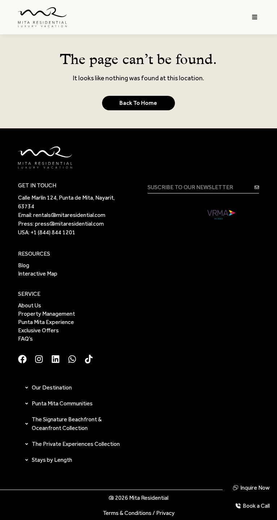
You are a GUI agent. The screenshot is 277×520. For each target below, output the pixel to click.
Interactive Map (37, 273)
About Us (29, 305)
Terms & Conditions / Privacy (139, 513)
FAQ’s (25, 338)
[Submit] (257, 187)
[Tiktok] (88, 359)
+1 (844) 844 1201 (53, 232)
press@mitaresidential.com (69, 223)
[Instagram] (39, 359)
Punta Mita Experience (46, 322)
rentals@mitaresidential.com (69, 215)
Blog (23, 265)
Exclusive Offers (38, 330)
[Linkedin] (55, 359)
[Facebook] (22, 359)
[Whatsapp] (72, 359)
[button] (254, 17)
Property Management (46, 313)
